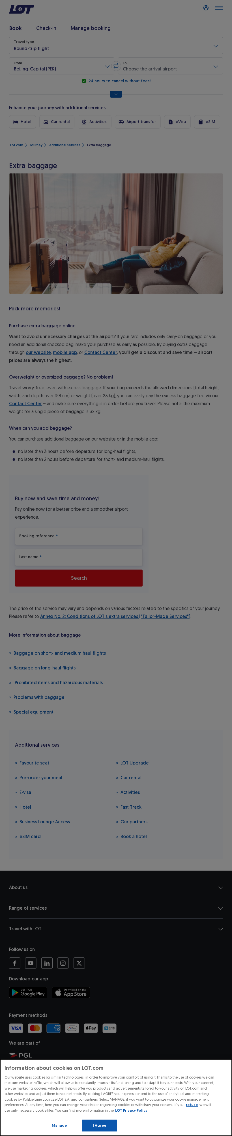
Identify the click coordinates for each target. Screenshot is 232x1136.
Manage (59, 1125)
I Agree (99, 1125)
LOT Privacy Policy (131, 1110)
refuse (192, 1105)
